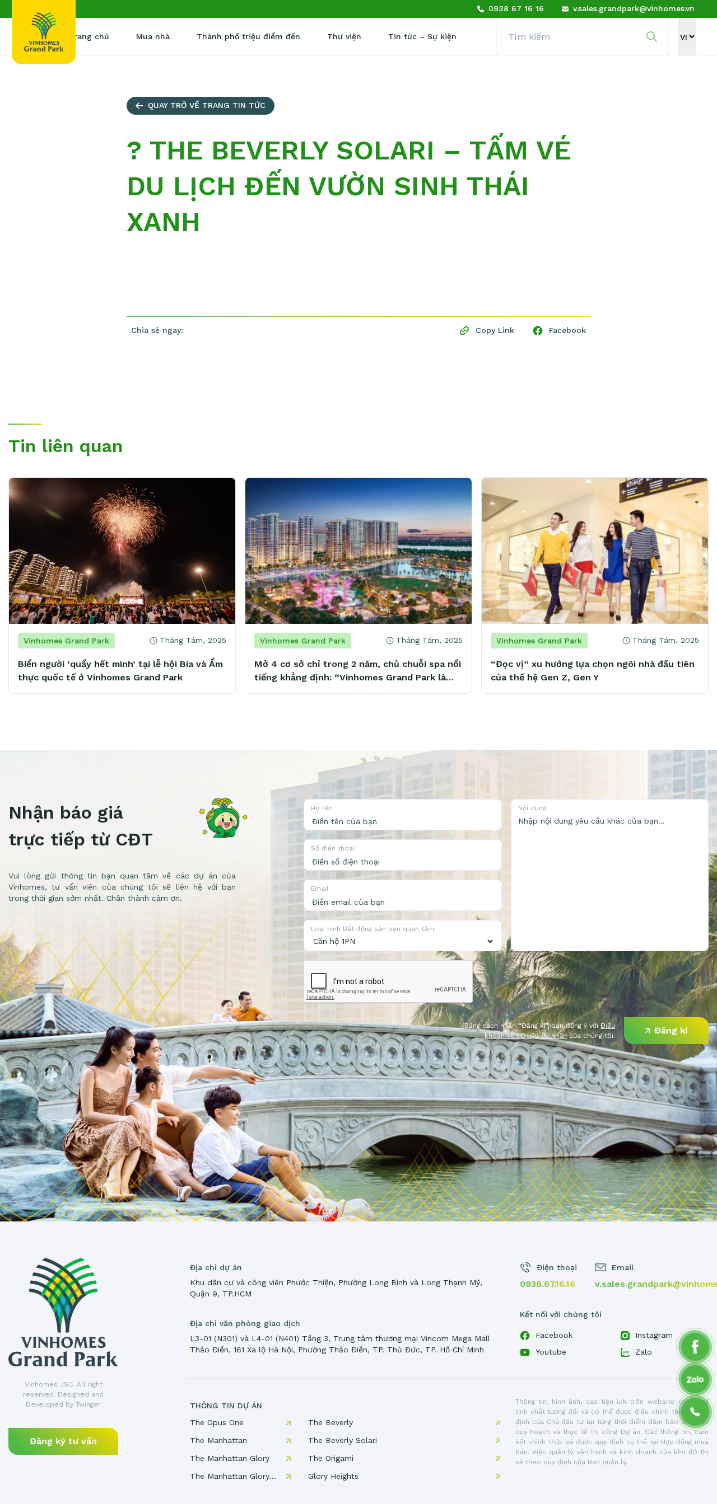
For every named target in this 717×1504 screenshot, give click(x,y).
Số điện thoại (333, 848)
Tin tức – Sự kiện (422, 36)
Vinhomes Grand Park (66, 640)
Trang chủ (89, 36)
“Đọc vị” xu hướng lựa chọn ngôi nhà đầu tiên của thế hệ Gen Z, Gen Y (593, 671)
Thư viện (344, 36)
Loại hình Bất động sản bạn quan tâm (372, 929)
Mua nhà (153, 36)
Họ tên (322, 808)
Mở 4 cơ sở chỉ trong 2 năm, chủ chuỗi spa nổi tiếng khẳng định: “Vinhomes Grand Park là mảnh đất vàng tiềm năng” (357, 671)
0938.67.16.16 (547, 1284)
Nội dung (532, 808)
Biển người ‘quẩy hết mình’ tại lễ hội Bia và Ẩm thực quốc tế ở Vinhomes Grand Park (120, 671)
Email (320, 888)
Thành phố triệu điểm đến (248, 36)
